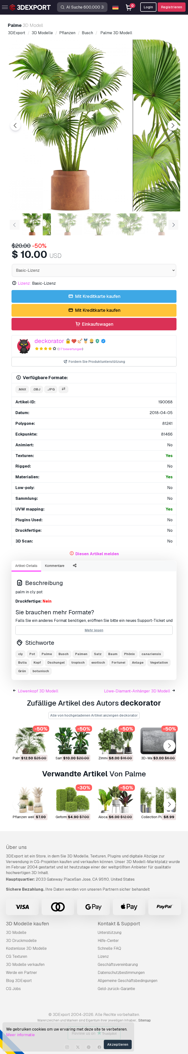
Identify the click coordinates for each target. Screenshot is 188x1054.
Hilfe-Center (108, 940)
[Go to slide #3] (99, 224)
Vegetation (159, 662)
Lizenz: (24, 283)
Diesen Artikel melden (97, 553)
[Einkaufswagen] (30, 747)
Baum (113, 654)
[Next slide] (172, 125)
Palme (47, 654)
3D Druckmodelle (21, 940)
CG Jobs (13, 988)
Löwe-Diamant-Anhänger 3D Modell (137, 691)
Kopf (37, 662)
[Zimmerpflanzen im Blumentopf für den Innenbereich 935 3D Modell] (115, 741)
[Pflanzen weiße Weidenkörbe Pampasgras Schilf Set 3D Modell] (29, 799)
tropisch (78, 662)
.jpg (51, 389)
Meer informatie (20, 1034)
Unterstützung (109, 932)
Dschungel (56, 662)
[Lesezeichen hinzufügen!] (40, 747)
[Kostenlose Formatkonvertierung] (63, 389)
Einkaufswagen (97, 324)
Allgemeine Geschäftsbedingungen (127, 980)
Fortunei (118, 662)
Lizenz (103, 956)
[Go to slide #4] (130, 224)
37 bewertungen (70, 349)
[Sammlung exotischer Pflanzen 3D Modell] (72, 741)
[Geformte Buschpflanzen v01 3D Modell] (72, 799)
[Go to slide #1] (36, 224)
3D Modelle (16, 932)
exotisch (98, 662)
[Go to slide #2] (67, 224)
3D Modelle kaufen (27, 923)
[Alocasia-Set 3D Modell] (115, 799)
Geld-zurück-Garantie (116, 988)
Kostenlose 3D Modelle (26, 948)
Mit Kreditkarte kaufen (97, 296)
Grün (22, 671)
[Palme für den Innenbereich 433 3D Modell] (29, 741)
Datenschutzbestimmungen (121, 972)
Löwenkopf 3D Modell (38, 691)
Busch (64, 654)
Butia (22, 662)
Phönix (129, 654)
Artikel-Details (26, 566)
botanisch (41, 671)
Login (148, 7)
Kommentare (54, 566)
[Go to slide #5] (161, 224)
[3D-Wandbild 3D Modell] (158, 741)
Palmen (81, 654)
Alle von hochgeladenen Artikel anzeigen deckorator (94, 715)
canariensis (151, 654)
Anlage (137, 662)
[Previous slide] (15, 125)
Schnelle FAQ (109, 948)
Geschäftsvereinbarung (118, 964)
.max (22, 389)
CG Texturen (16, 956)
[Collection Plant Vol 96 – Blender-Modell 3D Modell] (158, 799)
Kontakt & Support (119, 923)
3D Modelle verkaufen (25, 964)
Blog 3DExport (19, 980)
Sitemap (144, 1020)
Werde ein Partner (21, 972)
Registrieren (171, 7)
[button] (169, 745)
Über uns (16, 847)
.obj (36, 389)
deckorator (49, 341)
